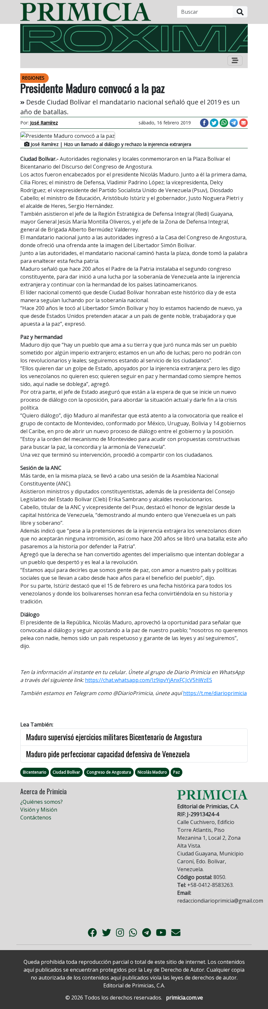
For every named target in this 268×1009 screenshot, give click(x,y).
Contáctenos (35, 817)
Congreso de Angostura (109, 772)
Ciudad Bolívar (66, 772)
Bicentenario (34, 772)
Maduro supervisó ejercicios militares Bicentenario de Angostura (114, 737)
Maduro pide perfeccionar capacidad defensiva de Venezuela (108, 754)
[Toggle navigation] (235, 60)
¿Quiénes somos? (41, 801)
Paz (176, 772)
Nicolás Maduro (152, 772)
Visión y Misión (38, 809)
